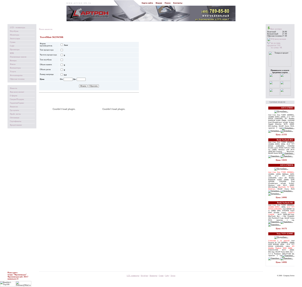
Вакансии (14, 107)
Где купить (14, 110)
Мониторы (14, 35)
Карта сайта (147, 3)
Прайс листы (15, 114)
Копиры (13, 60)
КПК (12, 53)
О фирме (13, 96)
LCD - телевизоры (17, 27)
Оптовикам (14, 118)
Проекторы (14, 49)
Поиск (168, 3)
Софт (12, 46)
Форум (159, 3)
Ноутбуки (14, 31)
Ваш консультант (17, 92)
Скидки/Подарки (17, 99)
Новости (13, 88)
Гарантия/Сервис (17, 103)
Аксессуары (15, 38)
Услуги (13, 71)
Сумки (12, 42)
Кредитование (16, 125)
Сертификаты (15, 121)
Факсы (12, 64)
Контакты (177, 3)
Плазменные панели (18, 57)
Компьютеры (15, 68)
